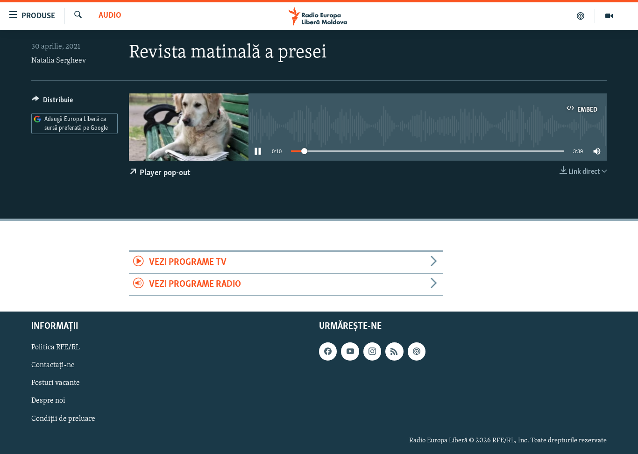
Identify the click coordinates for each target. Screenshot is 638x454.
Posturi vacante (55, 383)
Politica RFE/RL (55, 348)
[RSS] (394, 352)
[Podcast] (581, 15)
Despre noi (48, 401)
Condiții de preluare (63, 419)
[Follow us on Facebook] (328, 352)
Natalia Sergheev (58, 60)
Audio (110, 16)
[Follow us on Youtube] (350, 352)
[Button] (52, 102)
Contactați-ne (53, 365)
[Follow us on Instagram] (372, 352)
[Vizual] (609, 15)
